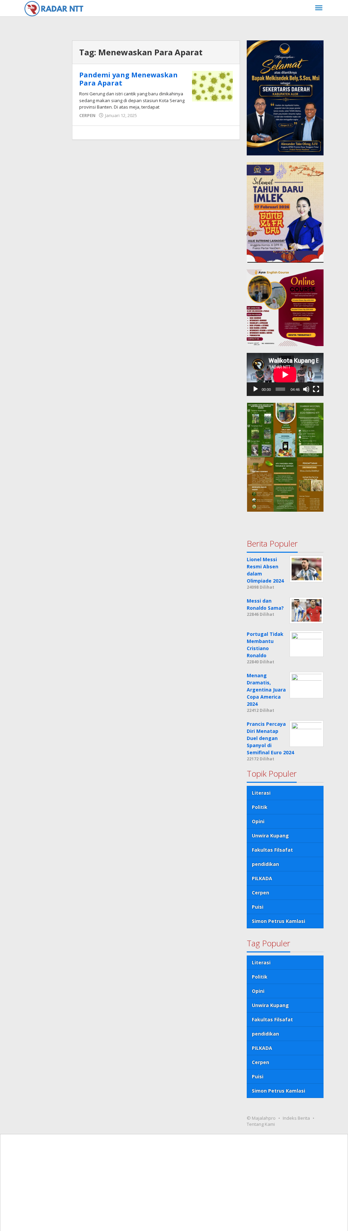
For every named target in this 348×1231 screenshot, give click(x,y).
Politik (259, 807)
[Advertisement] (44, 195)
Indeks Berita (296, 1118)
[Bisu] (306, 389)
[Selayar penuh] (316, 389)
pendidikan (265, 864)
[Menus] (319, 8)
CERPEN (87, 115)
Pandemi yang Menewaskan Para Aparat (128, 79)
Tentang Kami (261, 1124)
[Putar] (255, 389)
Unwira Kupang (270, 835)
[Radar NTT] (53, 8)
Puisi (257, 907)
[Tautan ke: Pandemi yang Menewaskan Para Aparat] (212, 85)
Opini (258, 821)
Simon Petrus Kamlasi (278, 921)
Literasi (261, 793)
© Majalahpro (261, 1118)
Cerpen (260, 892)
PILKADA (262, 878)
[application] (285, 374)
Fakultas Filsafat (272, 850)
